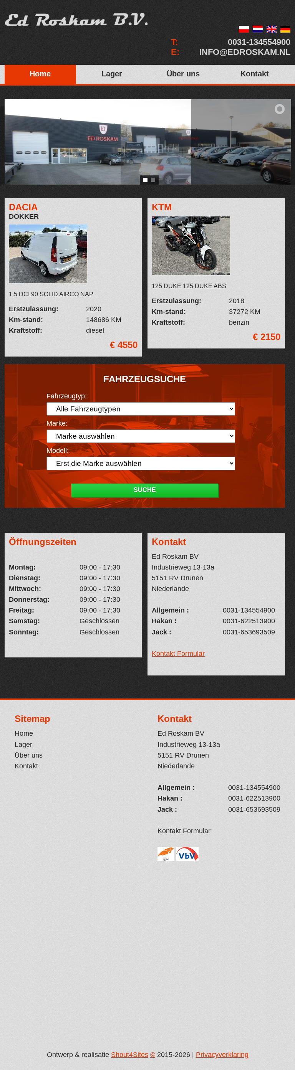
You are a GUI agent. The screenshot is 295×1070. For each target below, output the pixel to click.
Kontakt (254, 73)
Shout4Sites (129, 1054)
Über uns (183, 73)
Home (40, 73)
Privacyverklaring (222, 1054)
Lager (111, 73)
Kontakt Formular (178, 653)
